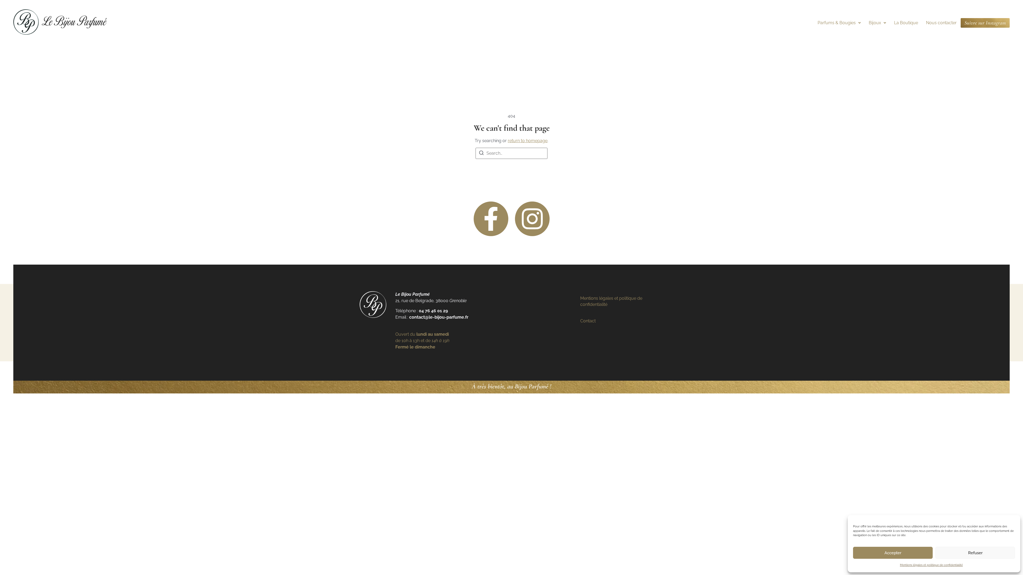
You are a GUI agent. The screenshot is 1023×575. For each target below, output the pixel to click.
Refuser (975, 553)
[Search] (481, 153)
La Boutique (906, 22)
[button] (839, 23)
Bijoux (875, 22)
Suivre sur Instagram (985, 23)
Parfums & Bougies (837, 22)
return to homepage (527, 140)
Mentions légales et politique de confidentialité (931, 565)
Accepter (892, 553)
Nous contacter (941, 22)
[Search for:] (511, 153)
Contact (588, 320)
